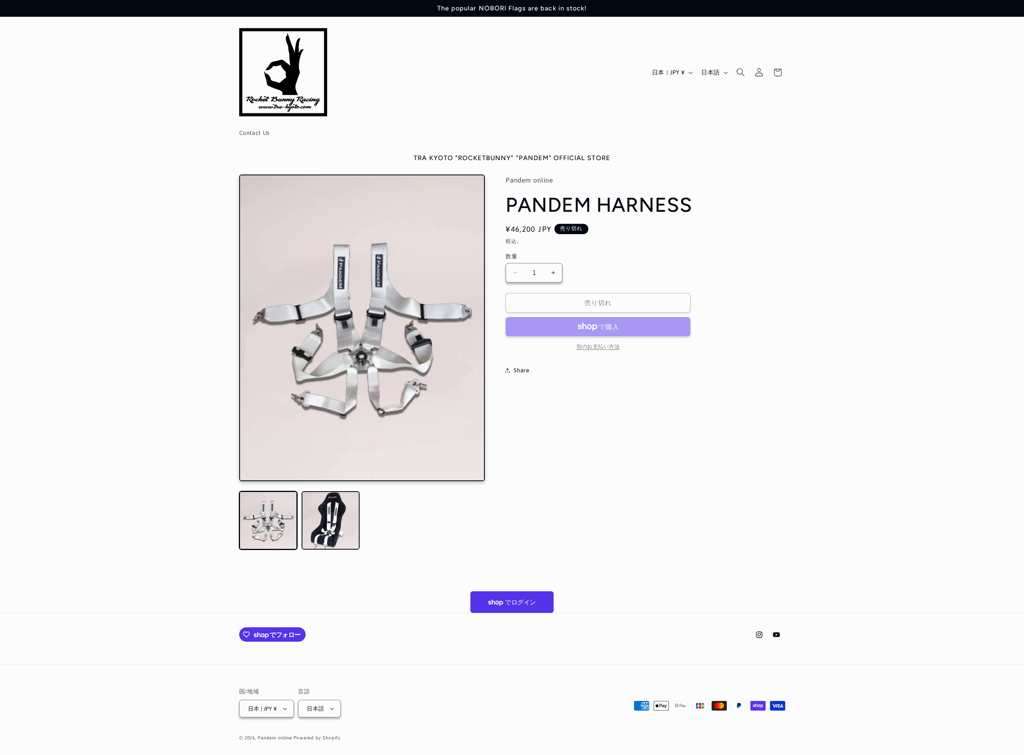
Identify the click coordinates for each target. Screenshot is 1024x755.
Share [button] (521, 370)
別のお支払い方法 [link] (598, 346)
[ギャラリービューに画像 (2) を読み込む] (331, 520)
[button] (740, 72)
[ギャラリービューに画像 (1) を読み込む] (268, 520)
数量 (511, 256)
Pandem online (275, 737)
